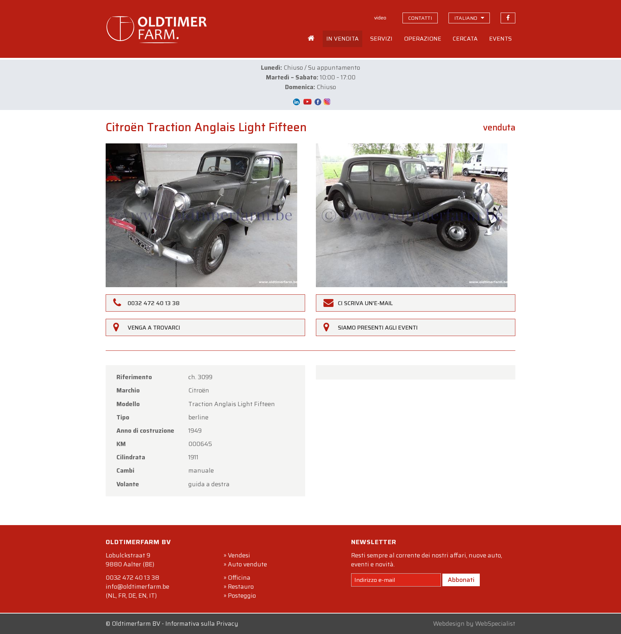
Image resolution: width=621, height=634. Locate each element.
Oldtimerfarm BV (136, 623)
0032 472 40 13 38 (132, 577)
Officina (239, 577)
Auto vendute (247, 564)
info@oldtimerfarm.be (137, 586)
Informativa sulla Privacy (201, 623)
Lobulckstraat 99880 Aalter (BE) (130, 560)
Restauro (241, 586)
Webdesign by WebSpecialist (474, 623)
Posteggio (242, 595)
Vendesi (239, 555)
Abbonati (461, 579)
